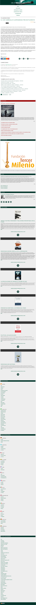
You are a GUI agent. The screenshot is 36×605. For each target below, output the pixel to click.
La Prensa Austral (3, 455)
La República (2, 516)
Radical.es (2, 596)
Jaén (1, 426)
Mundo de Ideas (3, 590)
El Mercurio (2, 454)
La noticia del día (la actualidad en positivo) (6, 579)
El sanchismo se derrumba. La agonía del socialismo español (9, 124)
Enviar (25, 58)
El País (2, 389)
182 (10, 94)
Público (2, 405)
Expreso (2, 515)
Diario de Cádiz (3, 414)
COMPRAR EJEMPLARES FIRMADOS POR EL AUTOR (18, 231)
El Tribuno (2, 446)
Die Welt (2, 439)
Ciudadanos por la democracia (5, 552)
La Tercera (2, 456)
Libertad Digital (3, 395)
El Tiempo (2, 464)
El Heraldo (2, 463)
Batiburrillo (2, 545)
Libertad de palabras (3, 583)
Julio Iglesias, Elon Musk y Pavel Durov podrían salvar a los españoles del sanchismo (12, 133)
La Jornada (2, 507)
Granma (2, 468)
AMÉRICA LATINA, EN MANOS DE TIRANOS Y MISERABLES (10, 84)
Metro (1, 401)
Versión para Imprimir (32, 58)
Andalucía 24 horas (3, 410)
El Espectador (2, 462)
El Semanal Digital (3, 391)
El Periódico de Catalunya (4, 390)
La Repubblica (3, 491)
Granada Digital (3, 421)
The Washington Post (3, 477)
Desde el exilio (3, 561)
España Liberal (3, 567)
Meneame (2, 589)
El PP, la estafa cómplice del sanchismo (6, 135)
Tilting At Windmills (3, 599)
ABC (1, 385)
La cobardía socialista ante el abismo (6, 125)
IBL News (2, 394)
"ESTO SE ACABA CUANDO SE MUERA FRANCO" (8, 86)
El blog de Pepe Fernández (4, 563)
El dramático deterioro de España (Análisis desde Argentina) (10, 80)
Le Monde (2, 483)
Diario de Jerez (3, 415)
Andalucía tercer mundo (4, 544)
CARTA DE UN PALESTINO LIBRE (6, 83)
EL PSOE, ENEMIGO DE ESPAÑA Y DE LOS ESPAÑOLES (9, 87)
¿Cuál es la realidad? (3, 557)
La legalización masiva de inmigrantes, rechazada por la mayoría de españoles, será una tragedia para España (15, 132)
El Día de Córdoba (3, 419)
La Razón (2, 447)
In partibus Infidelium (3, 574)
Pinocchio (2, 594)
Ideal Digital (2, 424)
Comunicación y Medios (18, 11)
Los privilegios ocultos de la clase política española (8, 122)
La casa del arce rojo (3, 577)
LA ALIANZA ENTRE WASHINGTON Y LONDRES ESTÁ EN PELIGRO (11, 90)
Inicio (18, 6)
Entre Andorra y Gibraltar (4, 566)
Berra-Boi (2, 546)
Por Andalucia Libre (3, 595)
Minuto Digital (2, 402)
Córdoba (2, 413)
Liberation (2, 484)
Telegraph (2, 499)
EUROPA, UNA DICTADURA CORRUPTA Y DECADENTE (9, 91)
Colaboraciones (18, 13)
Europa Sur (2, 420)
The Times (2, 500)
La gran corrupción (3, 578)
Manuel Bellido (3, 584)
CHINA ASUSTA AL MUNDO (5, 82)
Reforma (2, 508)
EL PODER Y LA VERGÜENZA (5, 92)
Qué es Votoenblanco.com (4, 185)
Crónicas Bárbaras (3, 556)
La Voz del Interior (3, 448)
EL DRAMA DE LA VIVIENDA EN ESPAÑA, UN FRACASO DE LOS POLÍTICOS (12, 88)
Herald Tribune (3, 475)
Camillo (2, 550)
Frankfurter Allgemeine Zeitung (5, 440)
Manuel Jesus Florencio (4, 585)
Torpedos (18, 15)
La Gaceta (2, 396)
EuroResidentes (3, 568)
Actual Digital (2, 541)
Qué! (1, 406)
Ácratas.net (2, 540)
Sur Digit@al (2, 430)
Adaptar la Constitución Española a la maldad (7, 130)
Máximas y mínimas (3, 588)
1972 (1, 539)
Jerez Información (3, 425)
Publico (2, 523)
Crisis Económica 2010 (4, 555)
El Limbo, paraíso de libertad (8, 103)
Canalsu (2, 551)
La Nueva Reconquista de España (5, 127)
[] (1, 229)
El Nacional (2, 527)
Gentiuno (2, 572)
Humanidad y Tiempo (3, 573)
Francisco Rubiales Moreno (7, 194)
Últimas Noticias (3, 531)
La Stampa (2, 492)
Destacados (18, 8)
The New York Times (3, 476)
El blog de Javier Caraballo (4, 562)
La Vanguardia (3, 400)
